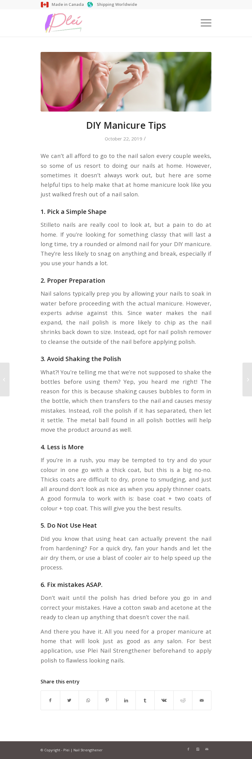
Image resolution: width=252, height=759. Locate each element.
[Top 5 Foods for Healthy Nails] (5, 379)
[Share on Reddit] (183, 700)
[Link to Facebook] (188, 749)
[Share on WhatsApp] (88, 700)
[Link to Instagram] (197, 749)
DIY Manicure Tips (126, 125)
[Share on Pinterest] (107, 700)
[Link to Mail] (206, 749)
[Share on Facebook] (50, 700)
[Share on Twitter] (69, 700)
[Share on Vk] (164, 700)
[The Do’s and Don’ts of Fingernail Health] (247, 379)
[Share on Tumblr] (145, 700)
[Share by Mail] (201, 700)
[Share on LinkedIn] (126, 700)
